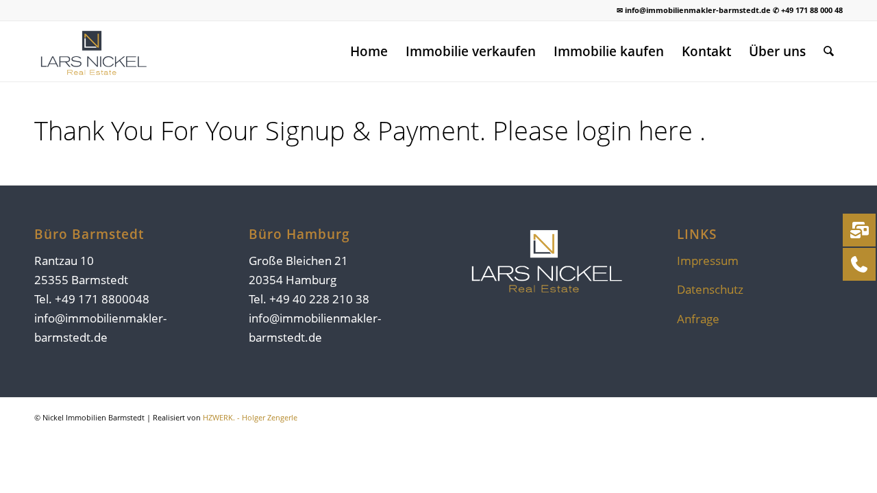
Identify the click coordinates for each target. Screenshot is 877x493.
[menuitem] (369, 51)
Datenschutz (710, 289)
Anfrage (698, 319)
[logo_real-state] (92, 51)
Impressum (708, 260)
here (669, 130)
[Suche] (829, 51)
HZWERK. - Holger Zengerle (250, 417)
